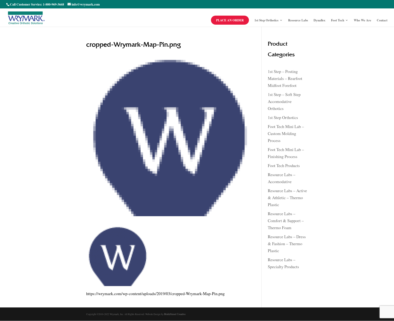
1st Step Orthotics (266, 20)
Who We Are (362, 20)
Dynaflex (319, 20)
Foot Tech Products (284, 165)
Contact (382, 20)
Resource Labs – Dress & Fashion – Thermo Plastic (287, 243)
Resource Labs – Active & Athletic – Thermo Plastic (287, 197)
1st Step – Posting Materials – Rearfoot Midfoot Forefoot (285, 78)
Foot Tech (337, 20)
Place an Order (230, 20)
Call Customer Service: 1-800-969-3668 (37, 4)
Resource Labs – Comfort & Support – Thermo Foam (286, 220)
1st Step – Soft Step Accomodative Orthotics (284, 101)
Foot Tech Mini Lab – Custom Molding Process (286, 133)
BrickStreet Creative (175, 314)
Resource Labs (298, 20)
